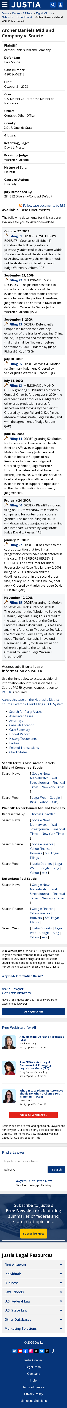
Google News (41, 773)
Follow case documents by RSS (43, 205)
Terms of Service (33, 1387)
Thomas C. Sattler (42, 814)
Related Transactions (24, 748)
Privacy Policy (33, 1394)
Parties (14, 743)
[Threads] (36, 1351)
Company (33, 1373)
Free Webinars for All (19, 1028)
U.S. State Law (15, 1310)
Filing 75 (16, 324)
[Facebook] (25, 1351)
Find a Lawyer (13, 1152)
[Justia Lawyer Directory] (52, 1351)
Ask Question (33, 1011)
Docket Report (19, 734)
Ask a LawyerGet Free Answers (16, 991)
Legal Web (39, 798)
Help (33, 1380)
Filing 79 (16, 280)
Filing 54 (16, 439)
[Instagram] (31, 1351)
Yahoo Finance (40, 849)
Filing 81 (16, 236)
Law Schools (14, 1292)
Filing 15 (16, 602)
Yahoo (44, 802)
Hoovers (36, 853)
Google (55, 798)
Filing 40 (16, 505)
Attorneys (16, 721)
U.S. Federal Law (17, 1301)
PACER (6, 692)
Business (11, 1283)
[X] (47, 1351)
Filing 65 (16, 364)
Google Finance (42, 844)
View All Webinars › (33, 1115)
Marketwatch (39, 778)
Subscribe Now (33, 1233)
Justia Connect (33, 1360)
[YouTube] (20, 1351)
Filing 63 (16, 385)
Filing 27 (16, 545)
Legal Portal (33, 1367)
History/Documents (23, 739)
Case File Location (21, 725)
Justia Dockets (42, 864)
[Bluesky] (41, 1351)
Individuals (13, 1274)
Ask (54, 802)
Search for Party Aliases (25, 712)
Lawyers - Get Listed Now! (33, 1181)
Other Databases (17, 1319)
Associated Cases (21, 716)
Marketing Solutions (20, 1328)
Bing (33, 802)
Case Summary (19, 730)
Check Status (18, 752)
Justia (39, 1342)
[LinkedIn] (14, 1351)
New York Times (53, 787)
